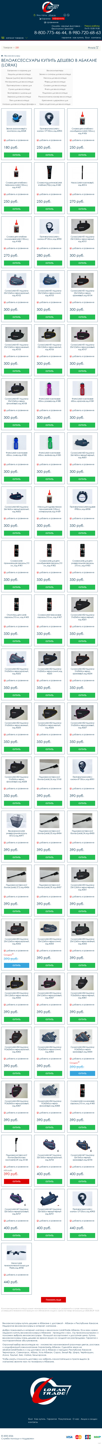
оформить (58, 18)
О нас (76, 1419)
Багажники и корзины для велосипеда (19, 70)
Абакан (52, 15)
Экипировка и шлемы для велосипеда (19, 93)
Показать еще (53, 1299)
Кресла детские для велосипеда (55, 104)
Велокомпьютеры (55, 70)
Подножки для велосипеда (54, 93)
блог (87, 37)
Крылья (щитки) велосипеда (19, 78)
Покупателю (64, 1419)
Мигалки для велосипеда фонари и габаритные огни (19, 104)
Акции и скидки (89, 1419)
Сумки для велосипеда (19, 89)
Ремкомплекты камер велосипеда (54, 96)
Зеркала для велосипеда (19, 96)
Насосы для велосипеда (55, 78)
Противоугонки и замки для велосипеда (19, 85)
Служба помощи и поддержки (17, 1438)
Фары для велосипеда (55, 82)
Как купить (78, 37)
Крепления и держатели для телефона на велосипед (55, 100)
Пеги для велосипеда (19, 100)
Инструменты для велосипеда (19, 82)
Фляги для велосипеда (55, 89)
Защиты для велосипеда (19, 74)
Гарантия (66, 37)
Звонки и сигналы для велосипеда (55, 74)
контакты (96, 37)
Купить (17, 155)
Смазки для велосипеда (55, 85)
